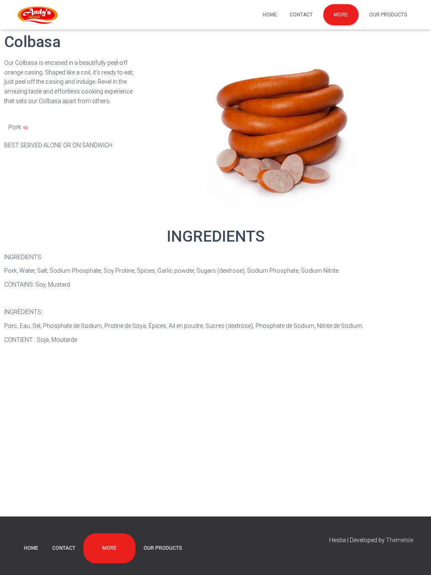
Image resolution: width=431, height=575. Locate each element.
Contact (301, 15)
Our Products (388, 15)
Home (270, 15)
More (341, 15)
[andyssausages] (37, 14)
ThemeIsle (399, 540)
